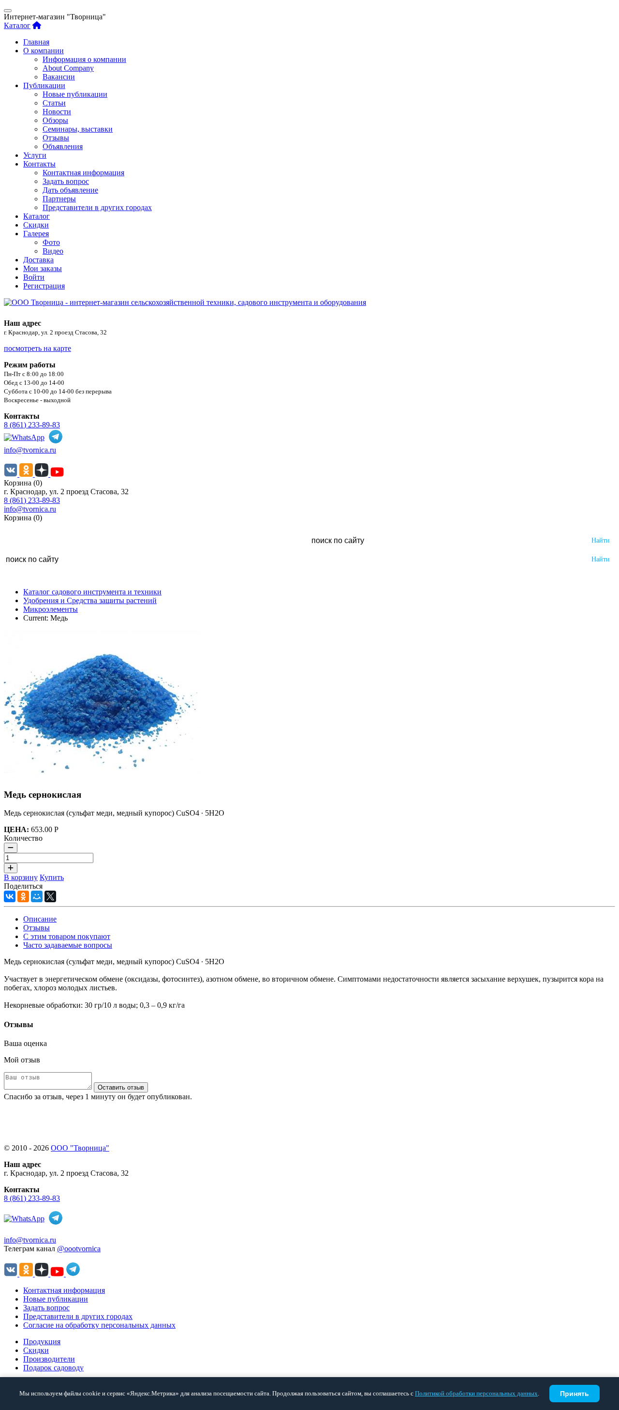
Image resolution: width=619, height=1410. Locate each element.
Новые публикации (75, 94)
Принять (574, 1393)
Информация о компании (84, 59)
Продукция (41, 1341)
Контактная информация (83, 172)
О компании (43, 50)
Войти (33, 277)
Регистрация (44, 286)
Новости (57, 111)
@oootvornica (79, 1248)
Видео (53, 251)
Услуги (34, 155)
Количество (23, 838)
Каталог (17, 25)
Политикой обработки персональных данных (476, 1393)
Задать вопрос (66, 181)
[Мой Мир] (37, 896)
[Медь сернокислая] (102, 776)
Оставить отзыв (121, 1087)
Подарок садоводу (53, 1368)
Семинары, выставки (78, 129)
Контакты (39, 164)
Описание (40, 919)
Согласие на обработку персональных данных (99, 1325)
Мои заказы (42, 268)
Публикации (44, 85)
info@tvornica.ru (30, 450)
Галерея (36, 233)
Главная (36, 42)
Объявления (63, 146)
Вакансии (59, 77)
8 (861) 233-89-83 (32, 425)
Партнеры (59, 199)
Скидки (36, 225)
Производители (49, 1359)
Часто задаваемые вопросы (67, 945)
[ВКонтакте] (9, 896)
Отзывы (56, 138)
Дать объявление (70, 190)
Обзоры (55, 120)
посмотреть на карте (37, 348)
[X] (50, 896)
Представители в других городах (97, 207)
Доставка (38, 260)
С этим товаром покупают (66, 936)
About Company (68, 68)
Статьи (54, 103)
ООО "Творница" (80, 1148)
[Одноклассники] (23, 896)
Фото (51, 242)
